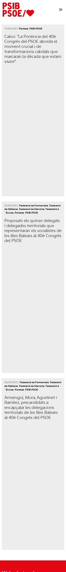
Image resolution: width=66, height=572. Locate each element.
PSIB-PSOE (35, 29)
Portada (23, 29)
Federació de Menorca (31, 209)
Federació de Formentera (33, 206)
